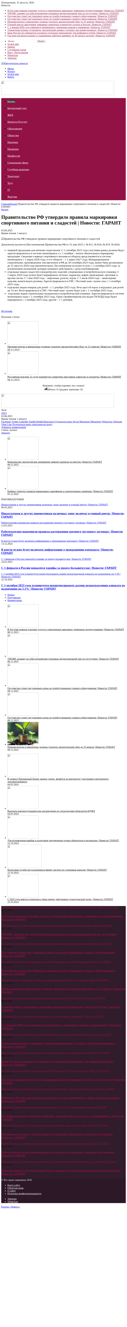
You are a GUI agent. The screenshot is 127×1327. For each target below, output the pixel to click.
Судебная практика (18, 169)
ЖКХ (10, 115)
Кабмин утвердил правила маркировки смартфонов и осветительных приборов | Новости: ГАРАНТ (60, 491)
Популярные (14, 597)
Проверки (13, 149)
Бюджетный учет (17, 108)
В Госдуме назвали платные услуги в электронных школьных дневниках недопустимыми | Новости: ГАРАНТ (65, 10)
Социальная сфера (17, 162)
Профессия (13, 155)
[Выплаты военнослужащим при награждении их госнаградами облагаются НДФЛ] (22, 808)
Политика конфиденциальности (24, 1193)
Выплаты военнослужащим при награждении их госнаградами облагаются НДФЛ (51, 811)
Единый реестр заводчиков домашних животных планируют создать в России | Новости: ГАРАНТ (59, 24)
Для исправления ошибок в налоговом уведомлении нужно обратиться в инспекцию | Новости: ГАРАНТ (63, 840)
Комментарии (14, 600)
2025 (4, 413)
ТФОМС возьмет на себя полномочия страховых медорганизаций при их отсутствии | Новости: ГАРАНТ (63, 13)
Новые (11, 594)
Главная (5, 204)
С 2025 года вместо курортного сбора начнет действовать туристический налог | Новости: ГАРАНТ (60, 899)
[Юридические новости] (14, 63)
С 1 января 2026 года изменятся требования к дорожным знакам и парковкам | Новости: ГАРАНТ (58, 27)
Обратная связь (15, 1188)
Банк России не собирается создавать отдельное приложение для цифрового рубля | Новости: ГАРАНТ (61, 33)
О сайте (11, 1190)
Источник (6, 311)
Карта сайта (13, 1185)
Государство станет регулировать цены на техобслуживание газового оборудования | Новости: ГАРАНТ (62, 16)
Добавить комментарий (13, 427)
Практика (12, 142)
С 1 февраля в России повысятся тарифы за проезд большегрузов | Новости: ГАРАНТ (59, 568)
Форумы (12, 196)
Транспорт (13, 176)
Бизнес (11, 101)
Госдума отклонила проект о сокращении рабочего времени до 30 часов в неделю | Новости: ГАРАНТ (61, 35)
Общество (13, 135)
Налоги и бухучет (17, 121)
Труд (10, 183)
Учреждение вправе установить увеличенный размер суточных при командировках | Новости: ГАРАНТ (62, 30)
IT (8, 189)
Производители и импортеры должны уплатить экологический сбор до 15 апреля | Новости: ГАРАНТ (61, 21)
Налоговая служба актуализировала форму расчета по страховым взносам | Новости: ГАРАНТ (57, 870)
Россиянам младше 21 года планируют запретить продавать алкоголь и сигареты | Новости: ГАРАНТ (64, 376)
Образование (14, 128)
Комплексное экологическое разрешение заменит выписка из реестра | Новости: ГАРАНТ (54, 462)
